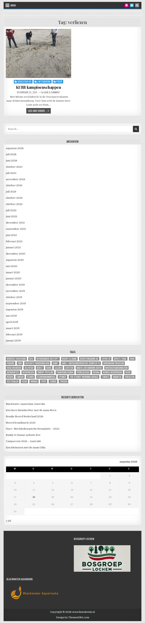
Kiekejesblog (25, 81)
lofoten (69, 368)
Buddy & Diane (69, 359)
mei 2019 (11, 315)
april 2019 (12, 322)
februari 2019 (14, 334)
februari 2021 (14, 241)
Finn (20, 363)
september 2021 (16, 228)
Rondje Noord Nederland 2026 (24, 416)
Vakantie (117, 377)
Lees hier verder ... (39, 111)
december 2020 (15, 253)
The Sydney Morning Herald (84, 377)
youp (43, 381)
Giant (55, 363)
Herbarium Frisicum (113, 363)
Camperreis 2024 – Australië (23, 441)
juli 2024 (11, 191)
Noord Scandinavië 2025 (21, 422)
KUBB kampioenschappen (38, 87)
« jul (8, 520)
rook (127, 372)
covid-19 (106, 359)
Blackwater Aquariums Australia (25, 404)
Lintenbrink (44, 81)
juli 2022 (11, 210)
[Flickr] (126, 5)
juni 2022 (11, 216)
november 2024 (15, 179)
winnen (34, 381)
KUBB (48, 368)
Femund (10, 363)
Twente (105, 377)
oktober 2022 (14, 204)
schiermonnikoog (46, 377)
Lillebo (58, 368)
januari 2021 (13, 247)
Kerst (40, 368)
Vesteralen (12, 381)
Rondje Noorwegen (112, 372)
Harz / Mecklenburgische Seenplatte (81, 363)
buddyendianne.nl (89, 359)
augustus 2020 (15, 260)
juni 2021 (11, 235)
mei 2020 (11, 266)
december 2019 (15, 284)
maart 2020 (13, 272)
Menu (13, 5)
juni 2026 (11, 160)
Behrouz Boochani (16, 359)
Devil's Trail (120, 359)
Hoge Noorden (14, 368)
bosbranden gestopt (48, 359)
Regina (96, 372)
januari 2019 (13, 340)
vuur (24, 381)
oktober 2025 (14, 166)
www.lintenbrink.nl (83, 612)
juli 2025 (11, 173)
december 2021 (15, 222)
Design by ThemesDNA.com (72, 617)
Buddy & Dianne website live (23, 435)
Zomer (53, 381)
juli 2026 (11, 154)
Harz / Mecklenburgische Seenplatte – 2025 (32, 428)
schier (30, 377)
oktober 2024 (14, 185)
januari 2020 (13, 278)
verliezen (129, 377)
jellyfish (29, 368)
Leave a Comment (51, 92)
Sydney (62, 377)
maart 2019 (12, 328)
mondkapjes (13, 372)
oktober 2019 (14, 297)
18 (33, 497)
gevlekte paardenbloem (37, 363)
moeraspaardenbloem (116, 368)
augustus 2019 (14, 309)
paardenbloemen (65, 372)
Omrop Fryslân (45, 372)
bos (31, 359)
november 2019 (15, 291)
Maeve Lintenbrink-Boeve (89, 368)
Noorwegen (28, 372)
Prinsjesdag (83, 372)
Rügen (10, 377)
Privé (59, 81)
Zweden (63, 381)
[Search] (137, 5)
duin (132, 359)
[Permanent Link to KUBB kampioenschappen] (38, 53)
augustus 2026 (15, 148)
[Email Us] (132, 5)
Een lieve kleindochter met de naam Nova (31, 410)
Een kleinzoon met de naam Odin (25, 447)
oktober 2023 (14, 197)
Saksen (20, 377)
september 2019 (16, 303)
